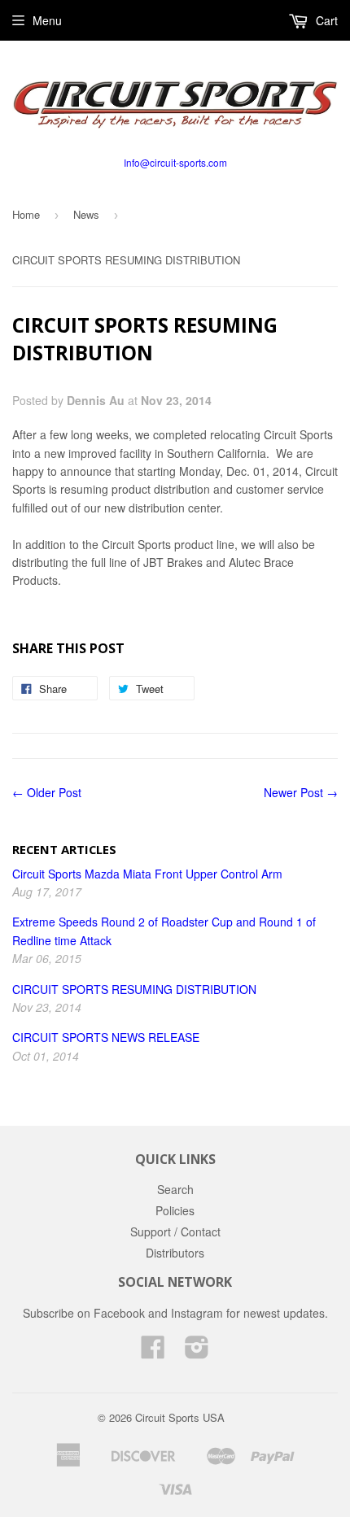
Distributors (175, 1253)
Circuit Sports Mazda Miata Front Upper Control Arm (147, 873)
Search (175, 1189)
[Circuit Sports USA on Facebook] (153, 1352)
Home (26, 214)
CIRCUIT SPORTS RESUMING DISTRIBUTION (134, 989)
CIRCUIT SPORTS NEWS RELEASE (105, 1037)
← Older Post (46, 792)
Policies (175, 1210)
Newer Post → (301, 792)
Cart (325, 20)
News (86, 214)
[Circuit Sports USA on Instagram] (197, 1352)
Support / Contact (175, 1231)
